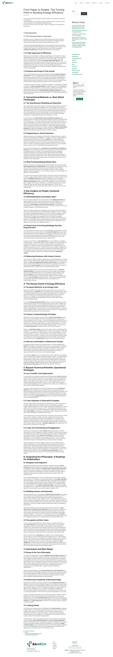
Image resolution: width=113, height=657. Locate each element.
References (94, 2)
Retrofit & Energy (76, 70)
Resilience (27, 630)
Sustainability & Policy (77, 74)
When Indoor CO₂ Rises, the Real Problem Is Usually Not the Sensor (79, 39)
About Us (81, 2)
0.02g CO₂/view (75, 645)
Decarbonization (76, 54)
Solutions (88, 2)
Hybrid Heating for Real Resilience (31, 634)
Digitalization (75, 56)
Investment (74, 62)
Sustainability (31, 630)
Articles (26, 632)
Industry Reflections (76, 58)
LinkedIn (75, 641)
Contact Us (107, 2)
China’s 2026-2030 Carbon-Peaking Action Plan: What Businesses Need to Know (78, 27)
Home (76, 2)
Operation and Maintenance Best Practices (33, 633)
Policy (73, 64)
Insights (101, 2)
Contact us (75, 643)
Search (73, 11)
